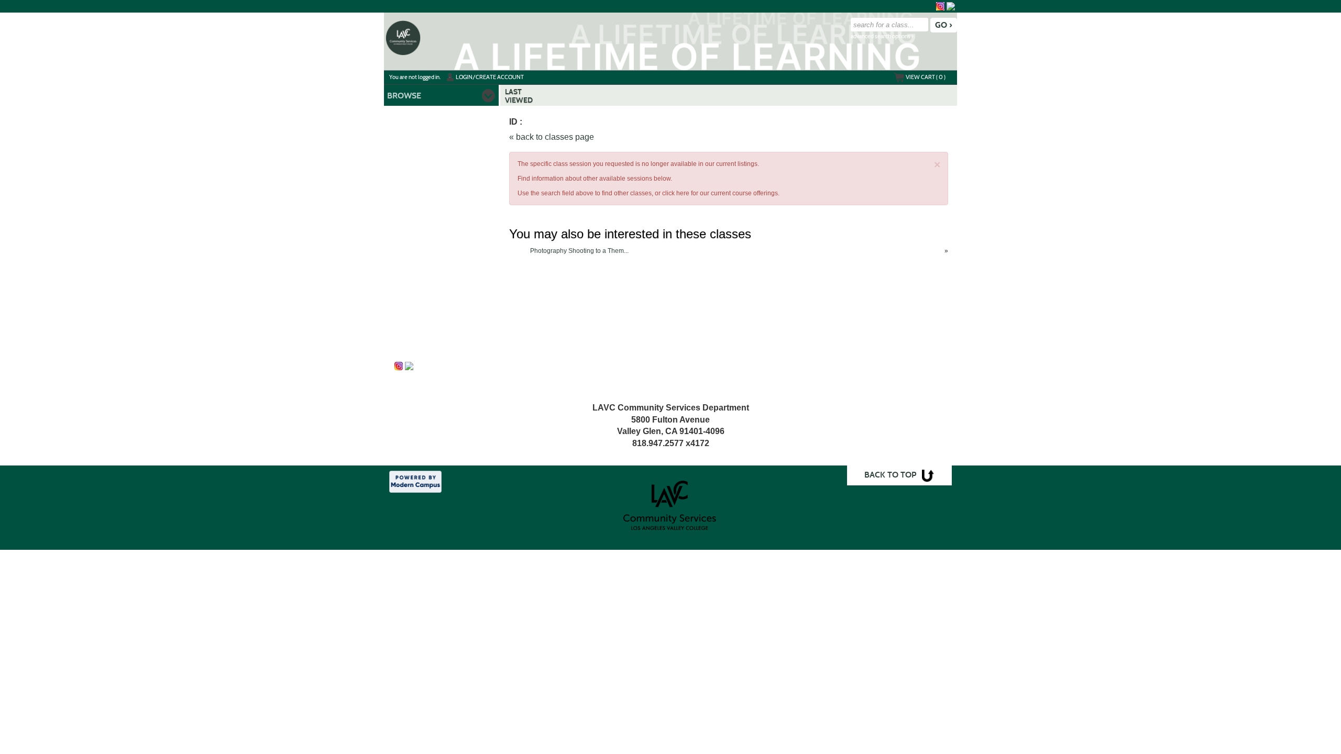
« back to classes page (551, 136)
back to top (890, 475)
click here (675, 193)
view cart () (926, 77)
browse (404, 96)
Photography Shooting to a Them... (579, 250)
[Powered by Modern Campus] (415, 481)
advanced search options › (882, 36)
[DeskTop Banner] (403, 37)
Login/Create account (490, 77)
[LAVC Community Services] (951, 6)
